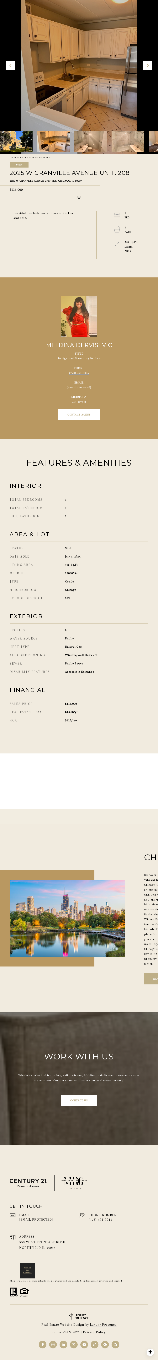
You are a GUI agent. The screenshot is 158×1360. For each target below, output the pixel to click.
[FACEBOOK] (42, 1344)
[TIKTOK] (94, 1344)
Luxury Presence (103, 1324)
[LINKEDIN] (63, 1344)
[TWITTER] (74, 1344)
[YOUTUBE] (84, 1344)
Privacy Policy (94, 1332)
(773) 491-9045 (79, 373)
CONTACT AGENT (79, 414)
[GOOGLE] (105, 1344)
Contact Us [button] (79, 1100)
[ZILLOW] (115, 1344)
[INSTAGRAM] (53, 1344)
